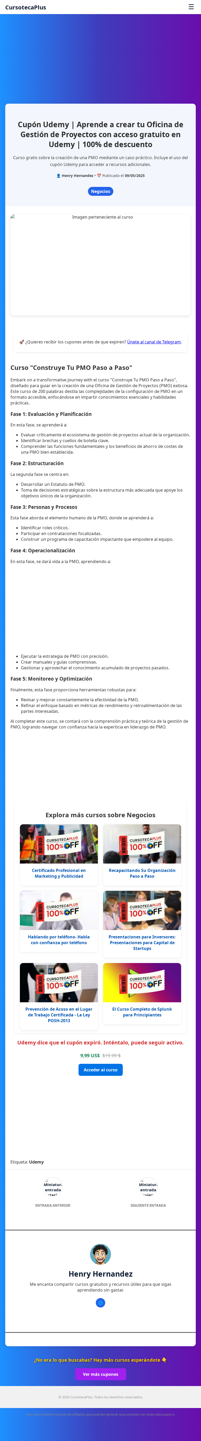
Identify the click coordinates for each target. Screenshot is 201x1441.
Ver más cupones (100, 1374)
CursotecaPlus (25, 7)
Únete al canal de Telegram (154, 342)
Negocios (100, 191)
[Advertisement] (100, 56)
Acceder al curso (101, 1070)
